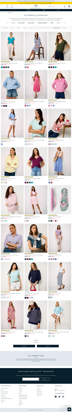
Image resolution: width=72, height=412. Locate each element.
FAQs (2, 402)
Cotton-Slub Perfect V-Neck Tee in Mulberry (32, 178)
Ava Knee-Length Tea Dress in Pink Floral (32, 216)
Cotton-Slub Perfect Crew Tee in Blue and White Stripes (34, 140)
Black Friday (21, 403)
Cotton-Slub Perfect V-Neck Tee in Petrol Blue (9, 63)
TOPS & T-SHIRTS (21, 23)
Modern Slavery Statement (23, 397)
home (2, 12)
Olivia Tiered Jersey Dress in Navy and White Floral (34, 63)
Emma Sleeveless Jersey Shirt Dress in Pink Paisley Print (34, 101)
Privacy (20, 400)
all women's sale (10, 12)
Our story (20, 390)
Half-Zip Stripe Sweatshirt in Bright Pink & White (57, 101)
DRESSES (13, 23)
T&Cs (20, 405)
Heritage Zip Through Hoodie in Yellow (7, 178)
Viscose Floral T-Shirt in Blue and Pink (55, 255)
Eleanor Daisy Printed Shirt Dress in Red (8, 332)
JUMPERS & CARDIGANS (42, 23)
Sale (13, 10)
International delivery (4, 391)
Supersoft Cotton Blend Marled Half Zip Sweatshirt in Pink (11, 216)
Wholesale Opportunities (23, 395)
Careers (20, 393)
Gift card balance (39, 391)
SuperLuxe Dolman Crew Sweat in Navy (32, 293)
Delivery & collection (4, 388)
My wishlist (38, 390)
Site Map (20, 402)
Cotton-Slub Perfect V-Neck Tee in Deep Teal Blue (34, 255)
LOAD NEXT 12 (24, 346)
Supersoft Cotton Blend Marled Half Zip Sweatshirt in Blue (58, 332)
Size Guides (3, 395)
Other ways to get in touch (60, 390)
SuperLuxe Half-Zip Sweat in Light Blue (8, 101)
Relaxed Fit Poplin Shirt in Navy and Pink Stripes (9, 255)
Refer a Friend (39, 393)
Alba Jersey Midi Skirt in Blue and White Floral (56, 178)
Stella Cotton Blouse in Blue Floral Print (8, 140)
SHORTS (52, 23)
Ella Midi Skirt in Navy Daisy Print (54, 293)
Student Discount (4, 397)
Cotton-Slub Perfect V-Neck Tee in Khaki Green (56, 63)
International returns (4, 393)
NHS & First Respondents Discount (6, 398)
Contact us (2, 400)
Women (29, 10)
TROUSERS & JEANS (61, 23)
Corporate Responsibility (23, 398)
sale (5, 12)
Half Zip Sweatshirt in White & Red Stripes (55, 140)
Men (44, 10)
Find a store (21, 388)
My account (39, 388)
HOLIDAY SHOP (31, 23)
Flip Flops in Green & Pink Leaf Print (54, 216)
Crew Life (20, 391)
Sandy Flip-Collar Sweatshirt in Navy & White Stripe (34, 332)
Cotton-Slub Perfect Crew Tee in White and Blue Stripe (10, 293)
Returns (2, 390)
